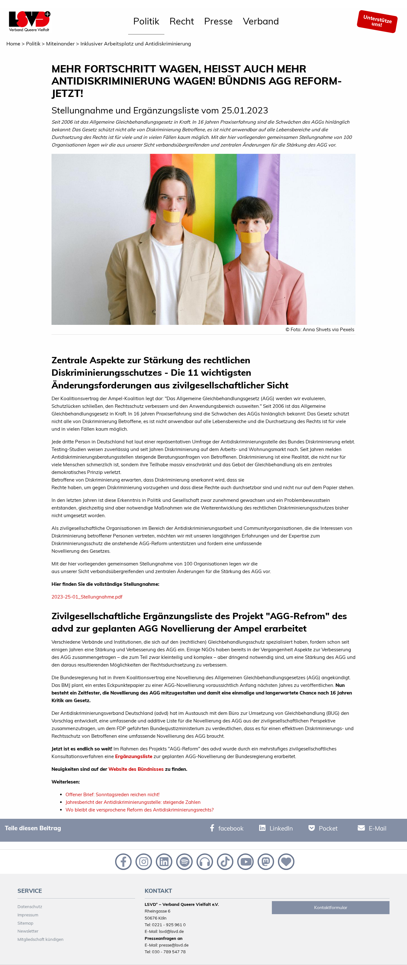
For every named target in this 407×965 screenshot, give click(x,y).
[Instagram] (143, 861)
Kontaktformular (330, 907)
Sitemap (25, 923)
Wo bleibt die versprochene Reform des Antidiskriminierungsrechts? (140, 810)
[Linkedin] (163, 861)
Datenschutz (29, 906)
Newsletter (27, 931)
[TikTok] (224, 861)
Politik (146, 21)
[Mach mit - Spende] (284, 861)
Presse (218, 21)
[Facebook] (123, 861)
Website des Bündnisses (136, 769)
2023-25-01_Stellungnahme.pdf (87, 597)
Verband (261, 21)
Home (13, 43)
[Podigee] (204, 861)
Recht (181, 21)
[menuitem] (146, 22)
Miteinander (60, 43)
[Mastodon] (265, 861)
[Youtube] (245, 861)
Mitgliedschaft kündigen (40, 939)
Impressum (27, 914)
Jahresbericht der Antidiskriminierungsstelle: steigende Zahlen (133, 802)
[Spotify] (184, 861)
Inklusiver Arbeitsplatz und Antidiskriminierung (135, 43)
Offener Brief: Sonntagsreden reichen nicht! (113, 794)
